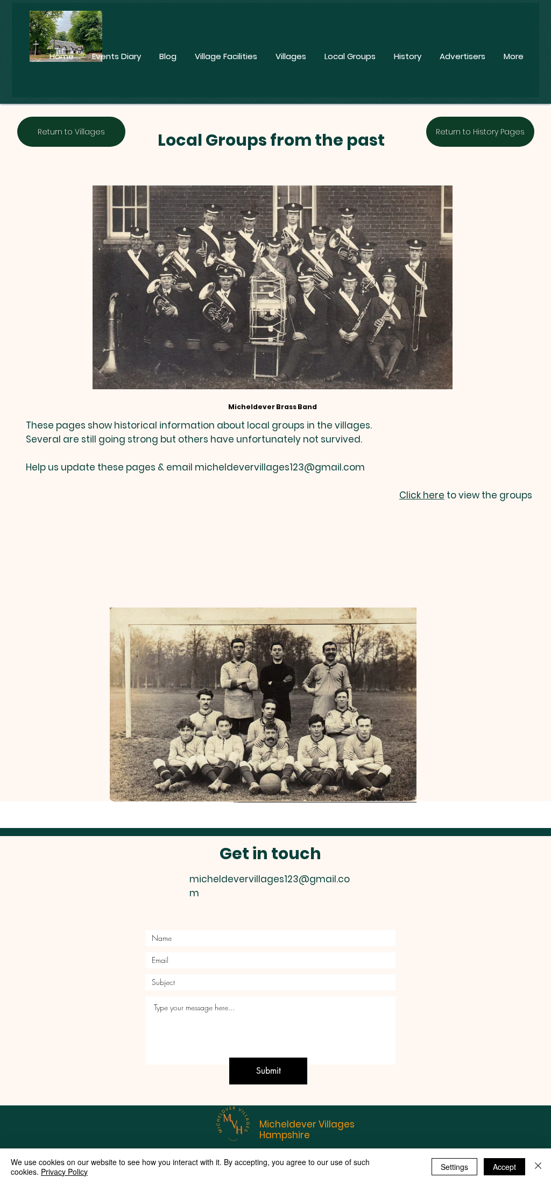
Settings (454, 1166)
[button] (263, 704)
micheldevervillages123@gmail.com (280, 467)
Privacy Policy (64, 1171)
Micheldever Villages (307, 1124)
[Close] (538, 1166)
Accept (504, 1166)
